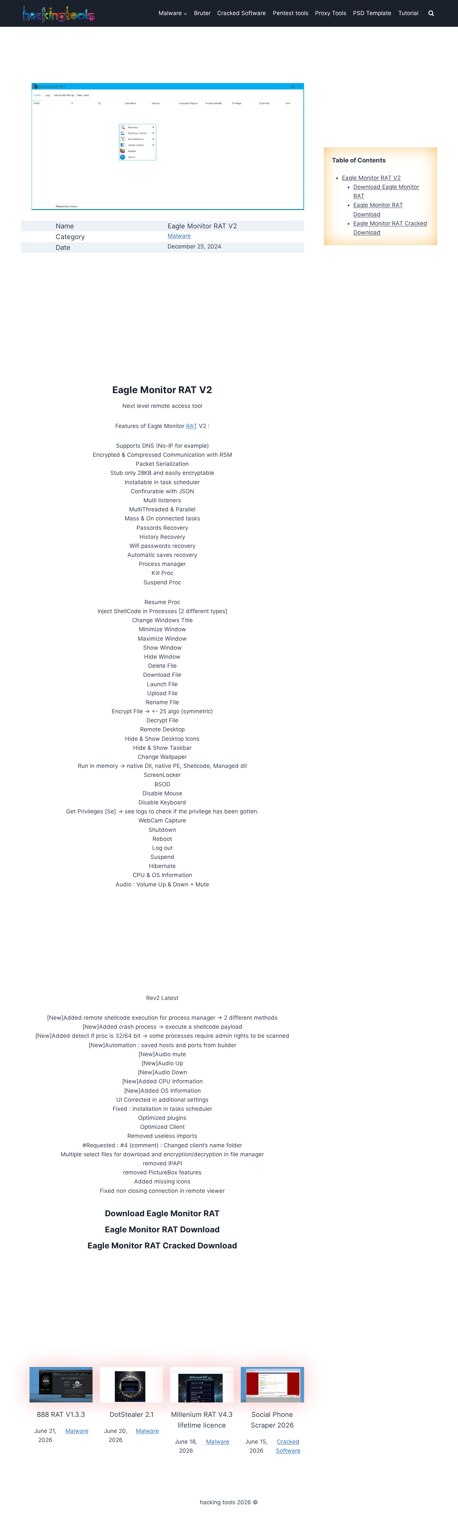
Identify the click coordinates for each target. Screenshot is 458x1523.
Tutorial (408, 13)
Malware (179, 235)
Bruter (202, 13)
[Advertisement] (162, 305)
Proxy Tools (330, 13)
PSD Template (372, 13)
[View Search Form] (431, 13)
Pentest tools (290, 13)
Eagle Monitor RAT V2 (371, 177)
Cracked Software (241, 13)
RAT (191, 426)
